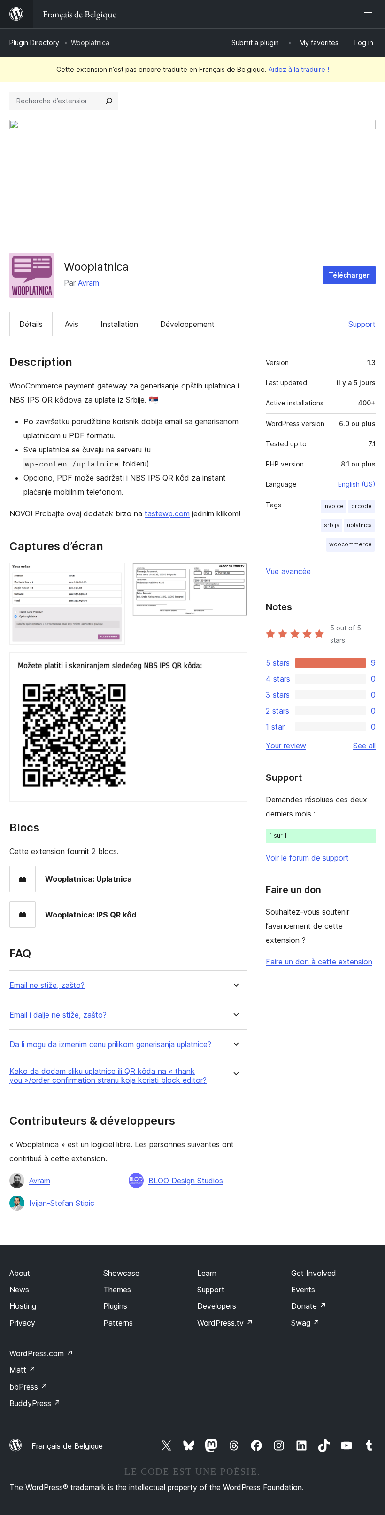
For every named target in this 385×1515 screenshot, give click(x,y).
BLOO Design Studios (185, 1180)
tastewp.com (167, 513)
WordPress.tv (225, 1323)
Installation (119, 324)
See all (364, 745)
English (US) (357, 484)
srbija (331, 524)
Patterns (118, 1323)
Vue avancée (288, 571)
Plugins (115, 1306)
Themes (117, 1289)
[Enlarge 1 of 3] (112, 575)
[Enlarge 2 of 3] (234, 575)
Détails (31, 324)
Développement (187, 324)
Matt (22, 1370)
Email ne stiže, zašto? (47, 985)
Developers (216, 1306)
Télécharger (349, 275)
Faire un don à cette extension (319, 961)
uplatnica (359, 524)
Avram (88, 282)
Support (362, 324)
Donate (308, 1306)
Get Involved (313, 1273)
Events (303, 1289)
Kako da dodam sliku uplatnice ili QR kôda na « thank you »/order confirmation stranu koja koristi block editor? (108, 1076)
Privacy (22, 1323)
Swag (305, 1323)
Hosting (22, 1306)
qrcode (361, 506)
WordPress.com (41, 1353)
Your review (286, 745)
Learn (206, 1273)
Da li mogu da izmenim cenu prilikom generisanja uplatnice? (110, 1044)
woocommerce (350, 544)
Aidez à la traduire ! (299, 69)
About (19, 1273)
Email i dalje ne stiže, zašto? (58, 1014)
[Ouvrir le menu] (370, 14)
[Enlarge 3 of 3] (234, 664)
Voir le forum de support (307, 857)
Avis (71, 324)
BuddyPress (35, 1403)
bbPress (28, 1386)
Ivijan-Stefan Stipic (61, 1203)
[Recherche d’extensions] (109, 101)
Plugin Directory (34, 43)
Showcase (121, 1273)
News (19, 1289)
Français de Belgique (67, 1446)
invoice (333, 506)
